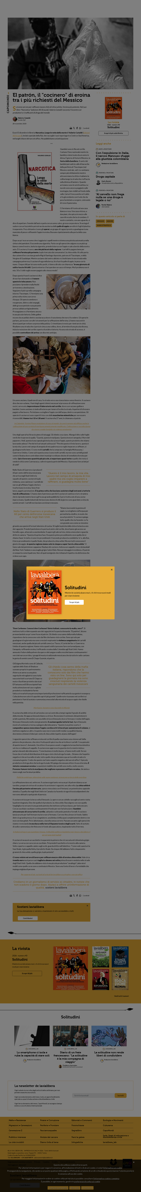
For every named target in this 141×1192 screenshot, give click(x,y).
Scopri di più (74, 602)
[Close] (112, 569)
